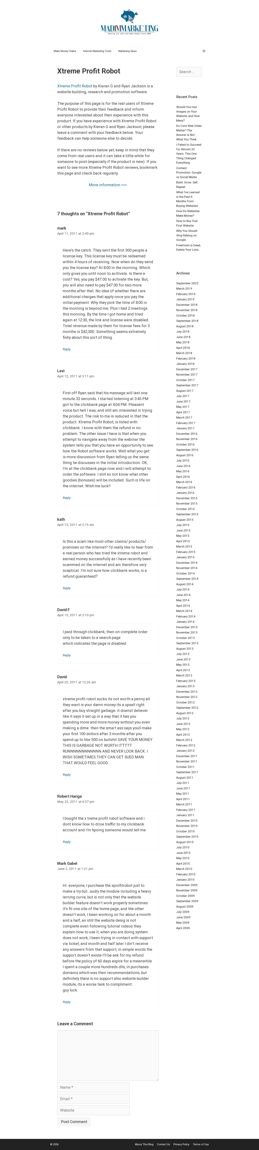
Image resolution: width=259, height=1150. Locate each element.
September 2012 (187, 707)
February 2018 (185, 358)
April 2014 (183, 605)
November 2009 (187, 890)
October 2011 (185, 767)
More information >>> (108, 185)
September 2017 (187, 385)
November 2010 (187, 826)
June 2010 (183, 853)
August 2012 (184, 713)
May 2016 (182, 471)
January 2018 (185, 364)
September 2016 (187, 450)
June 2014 (183, 595)
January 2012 (185, 750)
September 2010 (187, 836)
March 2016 (184, 482)
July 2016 (182, 460)
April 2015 (183, 541)
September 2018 (187, 321)
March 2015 (184, 546)
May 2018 (182, 342)
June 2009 (183, 917)
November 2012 (187, 697)
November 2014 (187, 568)
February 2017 (185, 423)
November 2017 (187, 374)
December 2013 (187, 627)
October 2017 (185, 380)
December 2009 (187, 885)
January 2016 (185, 492)
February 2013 (185, 681)
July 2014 (182, 589)
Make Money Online (65, 51)
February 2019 (185, 294)
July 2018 (182, 331)
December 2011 (187, 756)
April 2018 (183, 348)
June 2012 (183, 724)
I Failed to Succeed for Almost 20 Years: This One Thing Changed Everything (188, 153)
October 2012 (185, 702)
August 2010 (184, 842)
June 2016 (183, 466)
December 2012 (187, 691)
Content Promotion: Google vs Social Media (188, 172)
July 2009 (182, 912)
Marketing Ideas (127, 51)
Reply (67, 349)
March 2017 (184, 417)
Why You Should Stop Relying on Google (186, 235)
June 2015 (183, 530)
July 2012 (182, 718)
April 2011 (183, 799)
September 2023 (187, 283)
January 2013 (185, 686)
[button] (204, 51)
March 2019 (184, 288)
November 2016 (187, 439)
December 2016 (187, 433)
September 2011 (187, 772)
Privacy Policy (181, 1144)
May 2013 (182, 664)
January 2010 (185, 879)
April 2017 (183, 412)
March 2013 (184, 675)
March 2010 (184, 869)
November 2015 (187, 503)
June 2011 (183, 788)
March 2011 (184, 804)
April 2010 (183, 863)
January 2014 (185, 621)
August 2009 (184, 906)
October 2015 (185, 509)
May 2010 (182, 858)
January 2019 (185, 299)
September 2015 (187, 514)
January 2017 (185, 428)
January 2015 (185, 557)
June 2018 (183, 337)
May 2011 (182, 793)
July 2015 (182, 525)
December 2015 (187, 498)
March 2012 (184, 740)
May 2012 (182, 729)
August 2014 (184, 584)
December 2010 (187, 820)
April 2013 (183, 670)
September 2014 (187, 578)
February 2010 (185, 874)
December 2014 (187, 562)
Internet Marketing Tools (97, 51)
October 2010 (185, 831)
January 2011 (185, 815)
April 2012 (183, 734)
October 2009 (185, 896)
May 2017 (182, 407)
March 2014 (184, 611)
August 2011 (184, 777)
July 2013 (182, 654)
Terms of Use (201, 1144)
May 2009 (182, 922)
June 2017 (183, 401)
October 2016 (185, 444)
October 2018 (185, 315)
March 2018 (184, 353)
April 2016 (183, 476)
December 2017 (187, 369)
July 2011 (182, 783)
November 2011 (187, 761)
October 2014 (185, 573)
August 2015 (184, 519)
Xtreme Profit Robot (74, 86)
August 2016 (184, 455)
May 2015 (182, 535)
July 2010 (182, 847)
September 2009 (187, 901)
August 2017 (184, 390)
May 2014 (182, 600)
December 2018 (187, 305)
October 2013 (185, 638)
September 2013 (187, 643)
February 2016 (185, 487)
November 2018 (187, 310)
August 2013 (184, 648)
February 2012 (185, 745)
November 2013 (187, 632)
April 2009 (183, 928)
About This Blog (144, 1144)
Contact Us (163, 1144)
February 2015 (185, 552)
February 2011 (185, 810)
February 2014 (185, 616)
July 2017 (182, 396)
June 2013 (183, 659)
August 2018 (184, 326)
